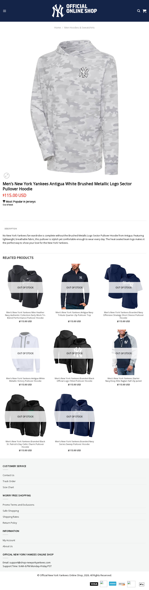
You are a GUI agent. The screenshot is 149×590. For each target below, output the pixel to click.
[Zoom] (6, 175)
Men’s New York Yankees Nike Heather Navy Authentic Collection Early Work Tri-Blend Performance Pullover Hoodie (25, 315)
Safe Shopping (11, 510)
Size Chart (8, 487)
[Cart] (144, 11)
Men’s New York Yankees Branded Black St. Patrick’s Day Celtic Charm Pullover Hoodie (25, 444)
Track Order (9, 481)
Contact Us (8, 475)
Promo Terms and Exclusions (18, 504)
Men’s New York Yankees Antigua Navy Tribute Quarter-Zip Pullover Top (74, 313)
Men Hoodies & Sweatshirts (79, 27)
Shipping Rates (11, 516)
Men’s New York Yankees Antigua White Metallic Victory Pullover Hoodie (25, 379)
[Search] (138, 10)
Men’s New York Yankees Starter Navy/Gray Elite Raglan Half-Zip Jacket (123, 379)
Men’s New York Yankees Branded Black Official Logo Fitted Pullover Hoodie (74, 379)
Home (57, 27)
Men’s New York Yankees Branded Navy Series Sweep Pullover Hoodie (74, 442)
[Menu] (4, 11)
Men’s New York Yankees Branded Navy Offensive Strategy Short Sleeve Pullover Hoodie (123, 315)
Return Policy (10, 522)
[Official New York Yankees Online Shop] (74, 10)
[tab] (11, 228)
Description (11, 228)
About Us (8, 546)
